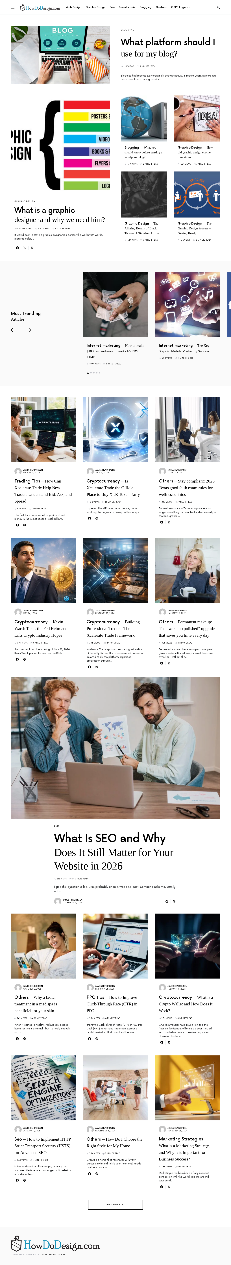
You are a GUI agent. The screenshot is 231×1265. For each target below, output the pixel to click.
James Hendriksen (33, 470)
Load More (113, 1204)
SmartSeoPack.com (53, 1254)
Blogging (128, 30)
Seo (56, 826)
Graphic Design (24, 201)
